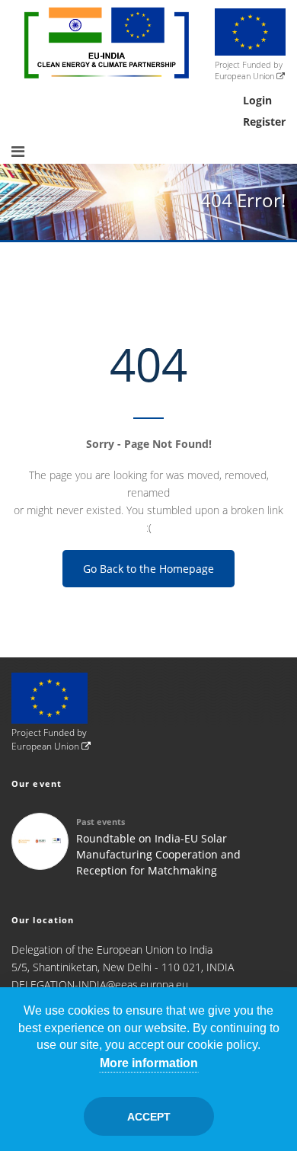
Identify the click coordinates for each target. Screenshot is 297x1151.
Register (264, 121)
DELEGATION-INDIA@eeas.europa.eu (99, 984)
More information (149, 1063)
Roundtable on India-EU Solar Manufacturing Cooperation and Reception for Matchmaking (158, 854)
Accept (149, 1117)
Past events (100, 821)
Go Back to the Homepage (148, 568)
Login (257, 100)
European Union (245, 76)
